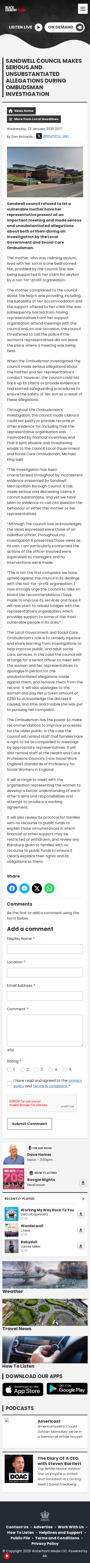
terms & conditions (50, 1086)
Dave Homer (39, 1154)
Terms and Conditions (57, 1538)
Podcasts (20, 1408)
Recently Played (20, 1198)
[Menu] (83, 9)
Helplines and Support (60, 1532)
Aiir (44, 1556)
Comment (18, 1009)
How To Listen (20, 1532)
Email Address (21, 985)
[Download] (83, 1182)
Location (16, 962)
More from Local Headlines (36, 119)
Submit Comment (29, 1123)
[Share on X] (37, 888)
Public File (20, 1538)
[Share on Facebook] (12, 888)
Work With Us (71, 1527)
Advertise (43, 1527)
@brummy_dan (56, 136)
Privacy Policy (45, 1543)
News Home (23, 111)
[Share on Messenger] (24, 888)
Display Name (21, 938)
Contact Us (17, 1527)
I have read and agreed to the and (47, 1083)
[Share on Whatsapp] (49, 888)
